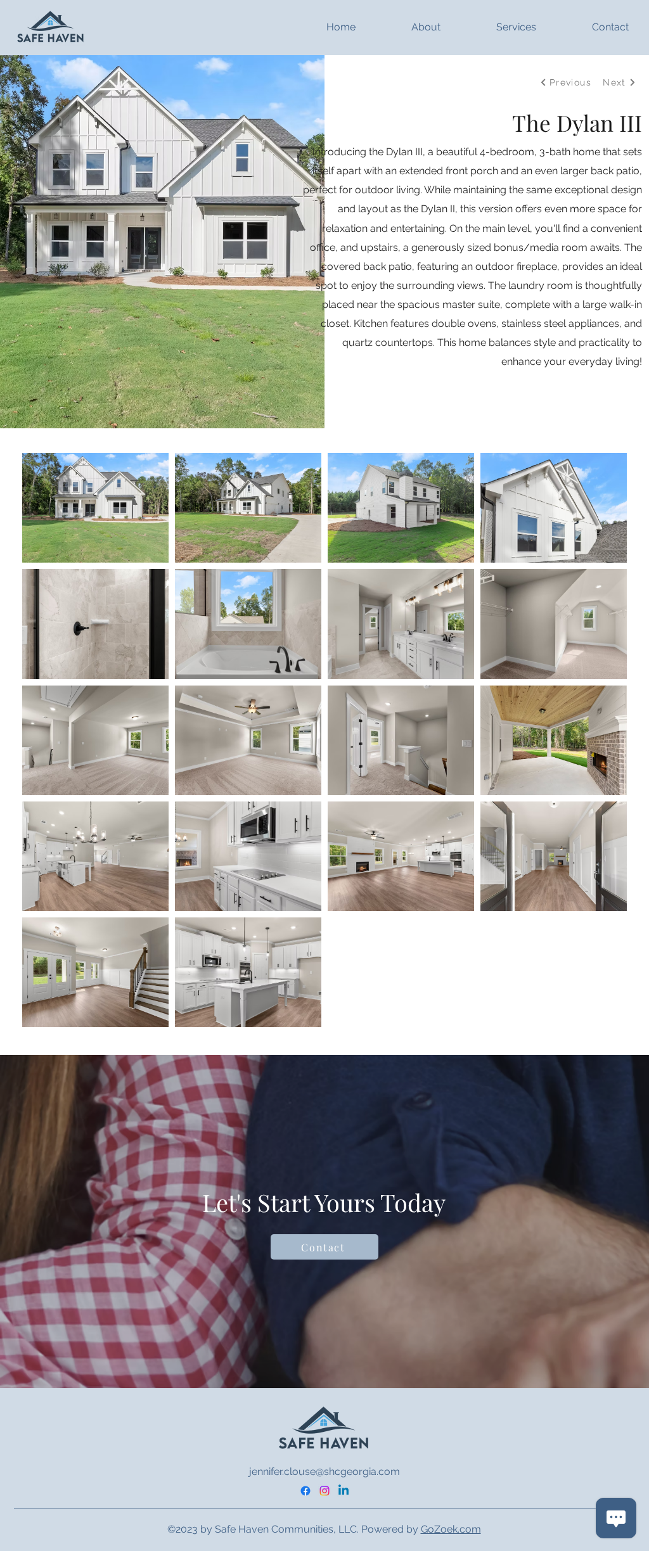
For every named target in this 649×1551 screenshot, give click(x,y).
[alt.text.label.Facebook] (305, 1490)
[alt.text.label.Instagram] (324, 1490)
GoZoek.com (451, 1529)
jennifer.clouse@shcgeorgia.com (324, 1471)
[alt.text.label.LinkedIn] (343, 1490)
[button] (404, 27)
